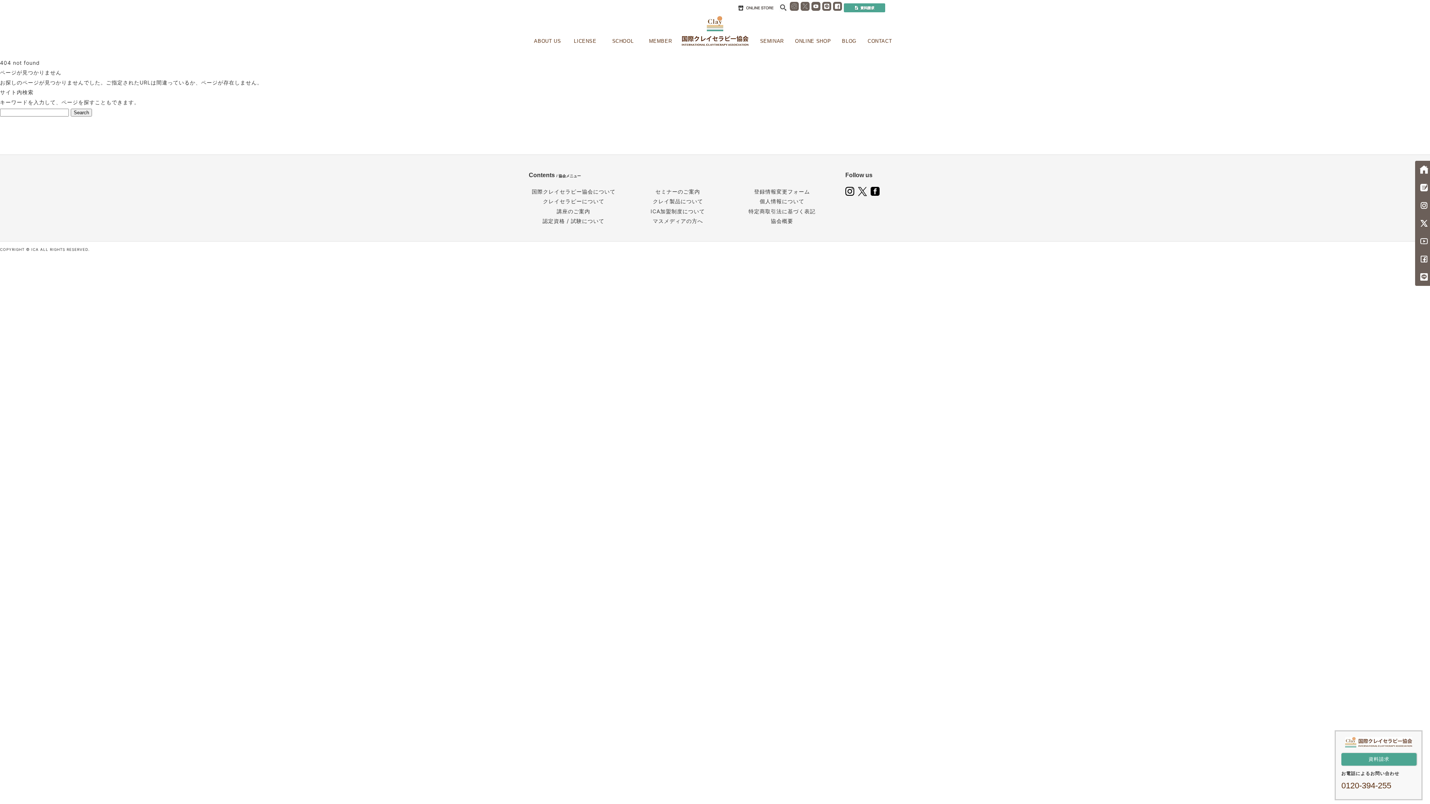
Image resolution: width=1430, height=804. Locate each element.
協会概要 (782, 221)
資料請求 (1379, 759)
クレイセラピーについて (573, 201)
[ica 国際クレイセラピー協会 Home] (715, 31)
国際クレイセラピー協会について (574, 191)
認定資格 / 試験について (573, 221)
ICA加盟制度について (678, 211)
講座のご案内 (573, 211)
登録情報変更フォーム (782, 191)
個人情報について (782, 201)
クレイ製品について (678, 201)
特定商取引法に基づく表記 (782, 211)
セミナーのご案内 (677, 191)
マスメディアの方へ (678, 221)
